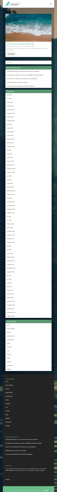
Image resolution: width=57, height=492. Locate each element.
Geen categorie (11, 328)
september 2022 (11, 190)
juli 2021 (9, 216)
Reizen (8, 343)
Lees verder (11, 54)
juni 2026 (9, 95)
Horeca (9, 332)
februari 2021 (10, 224)
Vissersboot (10, 365)
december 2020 (11, 231)
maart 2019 (10, 290)
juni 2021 (9, 220)
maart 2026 (10, 102)
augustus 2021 (10, 213)
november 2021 (11, 205)
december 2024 (11, 139)
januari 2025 (10, 135)
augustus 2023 (10, 172)
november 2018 (11, 305)
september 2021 (11, 209)
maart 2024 (10, 157)
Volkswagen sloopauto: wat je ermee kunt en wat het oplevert (23, 71)
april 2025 (9, 124)
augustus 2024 (10, 146)
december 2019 (11, 260)
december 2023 (11, 165)
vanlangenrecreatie (13, 46)
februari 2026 (10, 106)
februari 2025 (10, 131)
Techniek (9, 347)
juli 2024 (9, 150)
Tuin (8, 350)
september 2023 (11, 168)
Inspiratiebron (10, 336)
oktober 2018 (10, 308)
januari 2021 (10, 227)
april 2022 (9, 198)
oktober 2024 (10, 142)
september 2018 (11, 312)
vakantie (9, 361)
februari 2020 (10, 257)
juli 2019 (9, 275)
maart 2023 (10, 183)
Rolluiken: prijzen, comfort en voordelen (17, 82)
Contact (39, 490)
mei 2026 (9, 98)
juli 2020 (9, 246)
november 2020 (11, 235)
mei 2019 (9, 283)
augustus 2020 (10, 242)
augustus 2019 (10, 272)
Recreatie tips (32, 490)
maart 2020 (10, 253)
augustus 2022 (10, 194)
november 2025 (11, 113)
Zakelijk (9, 369)
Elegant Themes (24, 488)
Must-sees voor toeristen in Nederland (20, 44)
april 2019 (9, 286)
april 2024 (9, 154)
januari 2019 (10, 297)
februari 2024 (10, 161)
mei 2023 (9, 179)
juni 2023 (9, 176)
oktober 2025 (10, 117)
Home (10, 490)
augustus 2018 (10, 316)
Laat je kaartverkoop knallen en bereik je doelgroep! (20, 86)
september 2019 (11, 268)
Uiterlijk (9, 354)
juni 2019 (9, 279)
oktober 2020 (10, 238)
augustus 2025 (10, 120)
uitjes (25, 46)
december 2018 (11, 301)
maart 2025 (10, 128)
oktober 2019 (10, 264)
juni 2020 (9, 249)
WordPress (43, 488)
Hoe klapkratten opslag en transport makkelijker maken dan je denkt (25, 75)
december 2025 (11, 109)
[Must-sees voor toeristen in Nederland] (28, 28)
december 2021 (11, 202)
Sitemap (7, 479)
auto (8, 325)
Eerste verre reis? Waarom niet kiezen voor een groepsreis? (22, 78)
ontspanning (10, 339)
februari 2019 (10, 294)
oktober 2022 (10, 187)
